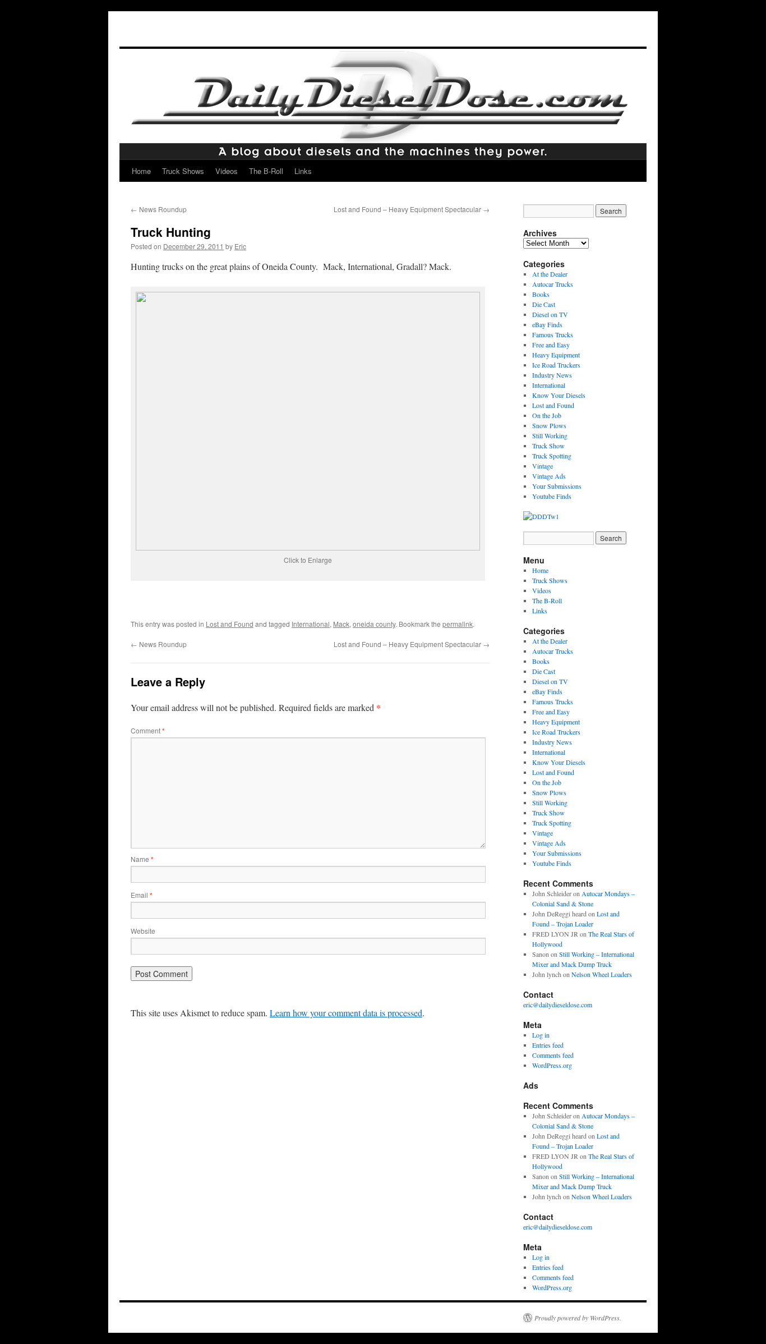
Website (143, 930)
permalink (457, 624)
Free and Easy (551, 344)
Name (142, 859)
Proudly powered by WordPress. (577, 1317)
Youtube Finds (551, 496)
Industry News (552, 374)
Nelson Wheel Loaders (601, 974)
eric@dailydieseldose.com (557, 1004)
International (311, 624)
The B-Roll (266, 171)
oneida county (374, 624)
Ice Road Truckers (556, 364)
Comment (148, 730)
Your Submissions (557, 485)
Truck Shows (183, 171)
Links (303, 171)
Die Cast (543, 304)
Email (142, 895)
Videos (226, 171)
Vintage (542, 465)
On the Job (546, 415)
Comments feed (553, 1055)
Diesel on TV (550, 314)
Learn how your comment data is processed (346, 1013)
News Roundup (159, 209)
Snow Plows (549, 425)
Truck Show (548, 445)
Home (141, 171)
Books (541, 294)
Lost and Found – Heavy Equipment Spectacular (412, 209)
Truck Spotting (551, 455)
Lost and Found (229, 624)
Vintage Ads (549, 475)
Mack (341, 624)
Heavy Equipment (556, 354)
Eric (240, 246)
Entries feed (548, 1044)
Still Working (549, 435)
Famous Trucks (552, 334)
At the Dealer (549, 273)
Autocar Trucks (552, 283)
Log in (541, 1034)
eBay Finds (547, 324)
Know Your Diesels (558, 395)
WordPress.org (552, 1065)
